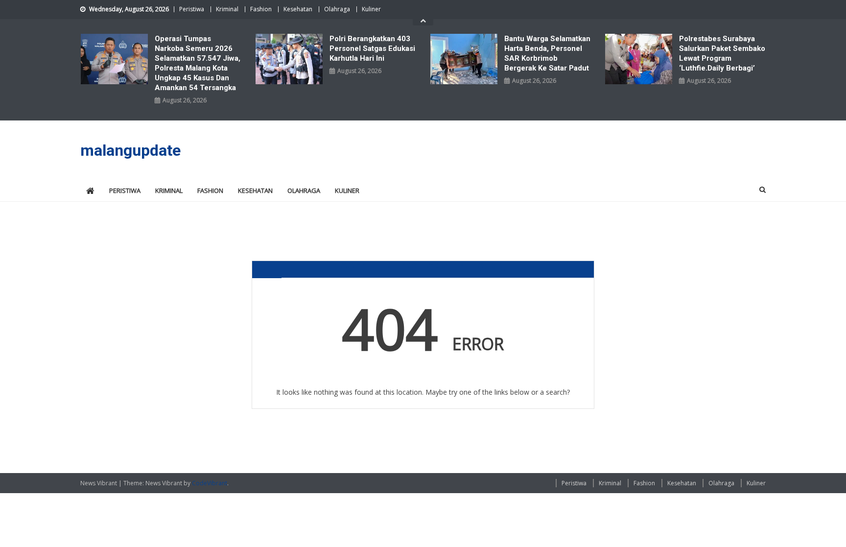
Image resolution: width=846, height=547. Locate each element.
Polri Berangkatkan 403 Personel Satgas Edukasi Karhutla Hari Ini (372, 48)
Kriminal (227, 9)
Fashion (261, 9)
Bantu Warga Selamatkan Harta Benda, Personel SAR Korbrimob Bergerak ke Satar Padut (547, 53)
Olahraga (337, 9)
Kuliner (371, 9)
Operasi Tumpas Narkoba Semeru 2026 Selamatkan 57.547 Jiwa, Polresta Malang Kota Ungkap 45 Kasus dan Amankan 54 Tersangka (197, 63)
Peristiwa (191, 9)
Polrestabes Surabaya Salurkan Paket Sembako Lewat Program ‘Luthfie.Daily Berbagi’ (722, 53)
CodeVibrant (209, 483)
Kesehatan (297, 9)
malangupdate (130, 150)
